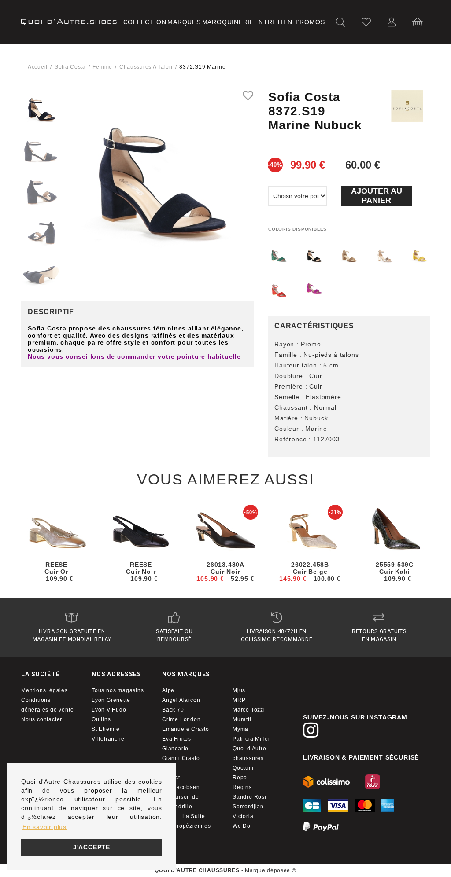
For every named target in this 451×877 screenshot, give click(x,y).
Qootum (243, 768)
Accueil (38, 67)
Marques (184, 22)
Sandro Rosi (249, 797)
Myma (240, 729)
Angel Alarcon (181, 700)
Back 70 (173, 710)
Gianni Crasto (181, 758)
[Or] (384, 256)
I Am (168, 768)
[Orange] (278, 290)
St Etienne (106, 729)
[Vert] (278, 256)
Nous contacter (41, 719)
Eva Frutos (176, 739)
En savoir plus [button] (44, 826)
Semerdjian (248, 807)
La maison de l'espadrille (180, 802)
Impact (171, 777)
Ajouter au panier (376, 196)
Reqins (242, 787)
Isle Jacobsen (181, 787)
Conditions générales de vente (47, 705)
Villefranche (108, 739)
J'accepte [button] (91, 847)
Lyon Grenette (111, 700)
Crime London (181, 719)
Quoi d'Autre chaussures (249, 753)
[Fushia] (314, 288)
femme (102, 67)
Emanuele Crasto (185, 729)
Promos (310, 22)
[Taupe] (348, 256)
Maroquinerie (228, 22)
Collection (144, 22)
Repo (240, 777)
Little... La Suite (183, 816)
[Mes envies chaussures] (366, 22)
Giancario (175, 748)
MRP (239, 700)
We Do (242, 826)
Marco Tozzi (249, 710)
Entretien (273, 22)
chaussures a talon (146, 67)
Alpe (168, 690)
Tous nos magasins (118, 690)
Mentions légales (44, 690)
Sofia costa (70, 67)
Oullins (101, 719)
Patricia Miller (251, 739)
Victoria (243, 816)
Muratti (242, 719)
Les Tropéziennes (186, 826)
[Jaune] (418, 256)
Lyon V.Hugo (109, 710)
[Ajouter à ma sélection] (248, 95)
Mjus (239, 690)
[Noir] (314, 256)
